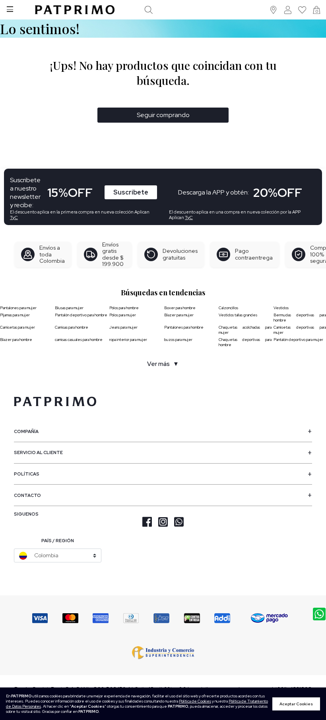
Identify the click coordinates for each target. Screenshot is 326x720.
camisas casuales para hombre (79, 339)
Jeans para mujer (123, 327)
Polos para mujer (122, 315)
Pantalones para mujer (18, 307)
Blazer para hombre (16, 339)
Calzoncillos (228, 307)
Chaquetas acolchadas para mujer (245, 330)
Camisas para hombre (71, 327)
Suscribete (130, 192)
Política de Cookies (195, 701)
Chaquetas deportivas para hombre (245, 342)
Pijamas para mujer (15, 315)
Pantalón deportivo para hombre (81, 315)
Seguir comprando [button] (163, 115)
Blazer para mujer (179, 315)
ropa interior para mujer (128, 339)
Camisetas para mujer (17, 327)
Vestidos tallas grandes (238, 315)
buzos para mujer (178, 339)
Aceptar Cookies (296, 704)
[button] (274, 10)
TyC (14, 217)
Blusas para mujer (69, 307)
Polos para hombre (124, 307)
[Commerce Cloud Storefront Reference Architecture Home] (74, 9)
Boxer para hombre (180, 307)
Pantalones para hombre (184, 327)
